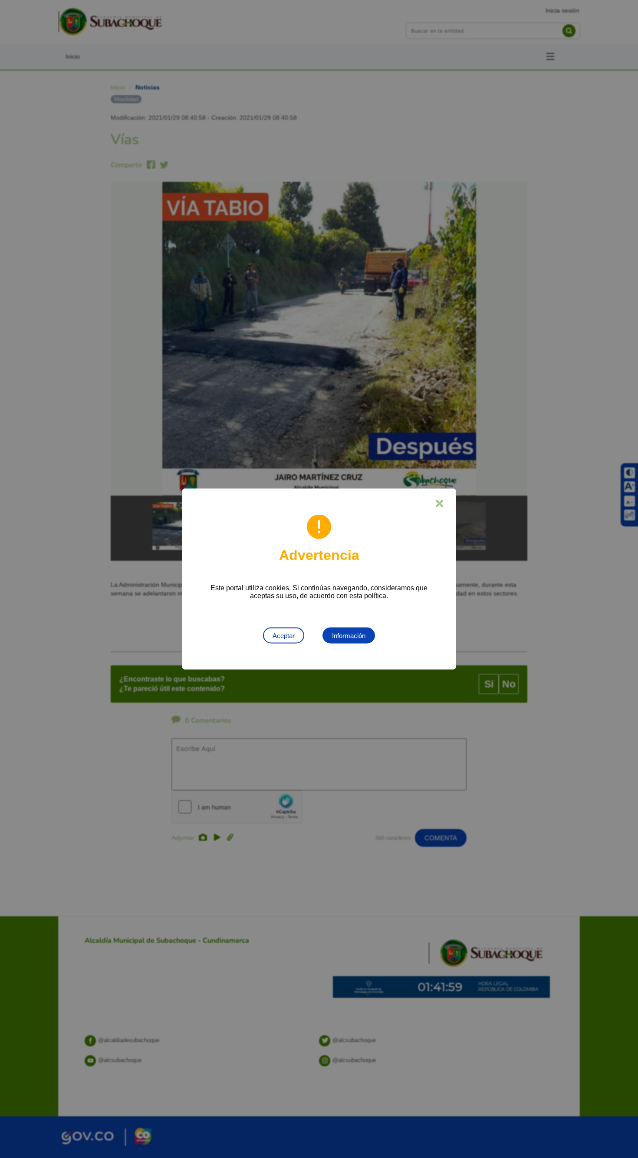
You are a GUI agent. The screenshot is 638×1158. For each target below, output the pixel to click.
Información (348, 635)
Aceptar (284, 635)
